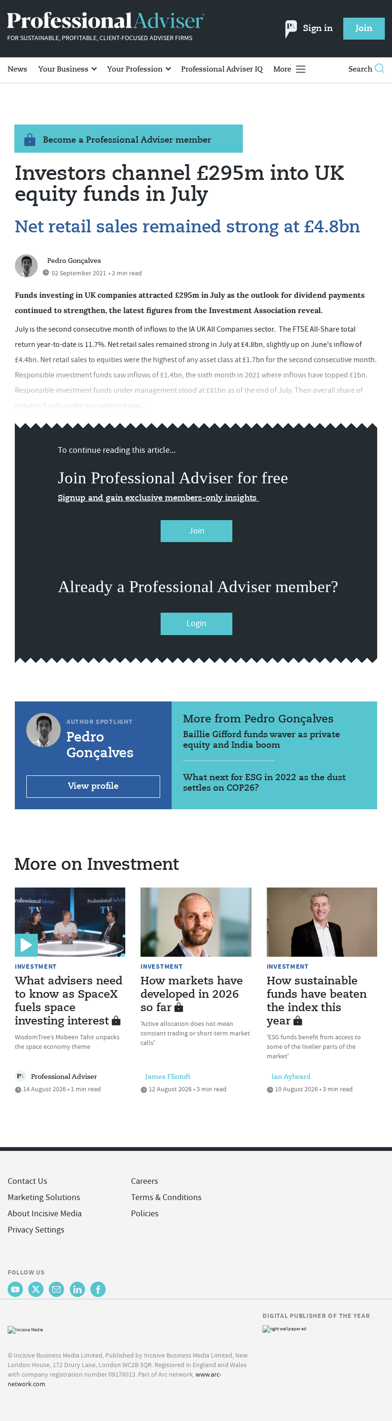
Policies (145, 1213)
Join (197, 530)
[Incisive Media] (25, 1329)
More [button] (283, 69)
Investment (36, 966)
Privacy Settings (36, 1229)
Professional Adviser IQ (221, 69)
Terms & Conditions (166, 1197)
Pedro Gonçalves (74, 261)
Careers (144, 1181)
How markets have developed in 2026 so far (192, 995)
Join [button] (364, 28)
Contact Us (27, 1181)
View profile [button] (93, 786)
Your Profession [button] (135, 69)
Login (196, 623)
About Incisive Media (45, 1213)
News (17, 69)
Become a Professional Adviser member (127, 140)
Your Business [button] (64, 69)
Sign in (318, 28)
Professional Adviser (64, 1077)
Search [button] (360, 69)
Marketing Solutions (44, 1197)
